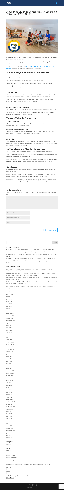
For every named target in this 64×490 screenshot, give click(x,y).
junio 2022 (9, 414)
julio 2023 (8, 382)
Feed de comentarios (11, 457)
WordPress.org (10, 460)
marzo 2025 (9, 335)
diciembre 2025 (10, 313)
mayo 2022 (9, 416)
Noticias (16, 17)
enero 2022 (9, 425)
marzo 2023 (9, 392)
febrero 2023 (9, 394)
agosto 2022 (9, 409)
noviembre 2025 (10, 315)
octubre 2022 (9, 404)
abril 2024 (9, 361)
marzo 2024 (9, 363)
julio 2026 (8, 296)
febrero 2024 (9, 366)
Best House (40, 66)
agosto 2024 (9, 351)
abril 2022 (9, 418)
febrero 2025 (9, 337)
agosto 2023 (9, 380)
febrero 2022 (9, 423)
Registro (8, 450)
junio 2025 (9, 327)
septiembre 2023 (10, 378)
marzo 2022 (9, 421)
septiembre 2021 (10, 430)
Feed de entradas (11, 455)
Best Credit (47, 66)
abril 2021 (9, 435)
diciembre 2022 (10, 399)
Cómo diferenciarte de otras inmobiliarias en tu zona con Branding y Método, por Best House (30, 249)
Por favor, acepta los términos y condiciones (19, 476)
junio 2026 (9, 299)
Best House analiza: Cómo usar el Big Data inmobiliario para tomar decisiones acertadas (29, 252)
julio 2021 (8, 433)
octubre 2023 (9, 375)
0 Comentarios (23, 17)
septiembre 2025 (10, 320)
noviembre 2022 (10, 402)
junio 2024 (9, 356)
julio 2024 (8, 354)
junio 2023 (9, 385)
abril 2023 (9, 390)
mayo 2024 (9, 359)
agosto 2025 (9, 323)
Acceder (8, 453)
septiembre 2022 (10, 406)
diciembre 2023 (10, 371)
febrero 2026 (9, 308)
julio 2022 (8, 411)
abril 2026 (9, 304)
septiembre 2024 (10, 349)
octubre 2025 (9, 318)
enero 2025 (9, 339)
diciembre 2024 (10, 342)
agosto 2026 (9, 294)
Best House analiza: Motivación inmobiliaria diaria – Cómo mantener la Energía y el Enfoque (30, 258)
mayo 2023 (9, 387)
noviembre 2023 (10, 373)
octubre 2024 (9, 347)
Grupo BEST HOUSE (31, 66)
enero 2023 (9, 397)
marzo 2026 (9, 306)
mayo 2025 (9, 330)
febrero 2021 (9, 437)
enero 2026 (9, 311)
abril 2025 (9, 332)
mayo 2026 (9, 301)
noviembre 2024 (10, 344)
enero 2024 (9, 368)
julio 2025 (8, 325)
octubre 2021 (9, 428)
